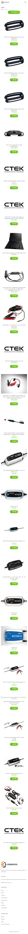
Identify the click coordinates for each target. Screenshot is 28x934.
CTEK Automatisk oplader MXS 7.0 (14, 773)
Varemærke (4, 907)
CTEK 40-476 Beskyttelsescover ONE (14, 361)
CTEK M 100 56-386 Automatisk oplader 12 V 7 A (14, 541)
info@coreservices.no (6, 882)
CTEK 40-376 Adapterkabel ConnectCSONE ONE (14, 181)
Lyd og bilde (4, 900)
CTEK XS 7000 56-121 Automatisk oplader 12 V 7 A (14, 682)
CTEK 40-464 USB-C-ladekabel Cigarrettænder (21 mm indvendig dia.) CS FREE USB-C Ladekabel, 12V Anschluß (14, 289)
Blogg (2, 916)
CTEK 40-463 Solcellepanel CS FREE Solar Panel (14, 253)
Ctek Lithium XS (14, 506)
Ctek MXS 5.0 (14, 613)
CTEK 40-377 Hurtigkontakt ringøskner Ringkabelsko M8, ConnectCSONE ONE (14, 217)
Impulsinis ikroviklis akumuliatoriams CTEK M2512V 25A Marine (14, 702)
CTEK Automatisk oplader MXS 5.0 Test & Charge (14, 738)
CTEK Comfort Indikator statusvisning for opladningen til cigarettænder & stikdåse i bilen (14, 434)
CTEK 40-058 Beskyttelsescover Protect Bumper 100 (14, 73)
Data (2, 890)
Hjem (2, 9)
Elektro (2, 892)
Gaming (3, 895)
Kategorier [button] (14, 12)
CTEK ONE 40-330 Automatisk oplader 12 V (14, 842)
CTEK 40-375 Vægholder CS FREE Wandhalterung (14, 145)
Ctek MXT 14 (14, 647)
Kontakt (3, 919)
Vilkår (2, 921)
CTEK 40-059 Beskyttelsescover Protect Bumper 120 (14, 109)
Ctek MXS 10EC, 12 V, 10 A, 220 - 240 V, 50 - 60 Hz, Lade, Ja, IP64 (14, 577)
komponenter (4, 897)
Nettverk (3, 905)
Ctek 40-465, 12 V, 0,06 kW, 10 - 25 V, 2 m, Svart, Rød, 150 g (14, 325)
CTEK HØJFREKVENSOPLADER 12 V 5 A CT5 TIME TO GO (14, 471)
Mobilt (2, 902)
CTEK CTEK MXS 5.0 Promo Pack (14, 808)
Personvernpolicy (5, 924)
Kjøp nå (14, 43)
